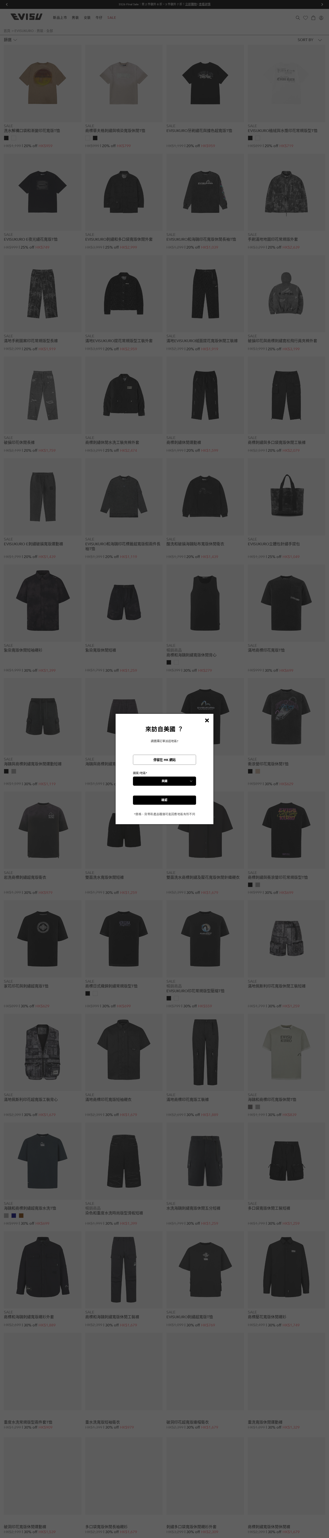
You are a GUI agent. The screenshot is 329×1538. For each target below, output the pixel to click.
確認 (164, 800)
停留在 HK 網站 (164, 760)
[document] (164, 771)
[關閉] (207, 720)
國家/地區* (140, 773)
